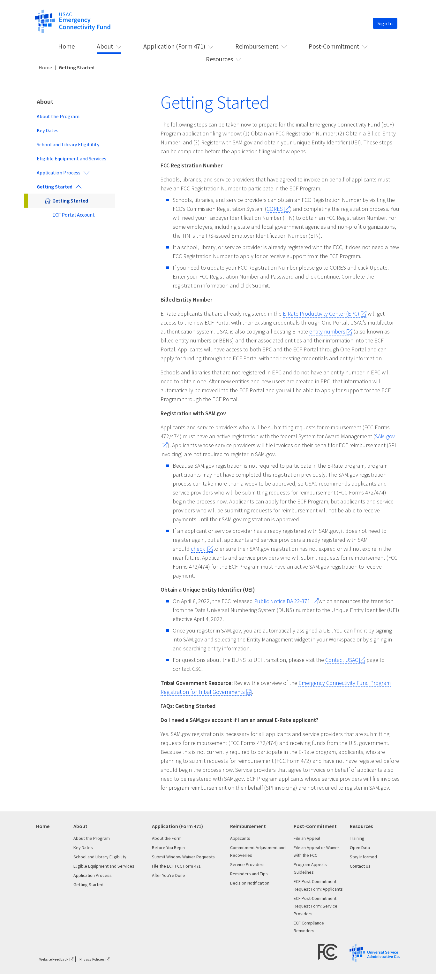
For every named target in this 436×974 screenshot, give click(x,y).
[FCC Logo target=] (328, 951)
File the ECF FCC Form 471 (176, 866)
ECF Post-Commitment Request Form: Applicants (318, 885)
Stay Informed (363, 857)
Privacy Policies (91, 959)
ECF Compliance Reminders (309, 926)
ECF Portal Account (73, 214)
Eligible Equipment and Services (71, 158)
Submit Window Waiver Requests (183, 857)
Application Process (58, 172)
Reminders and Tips (249, 874)
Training (357, 838)
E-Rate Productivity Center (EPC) (321, 313)
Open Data (360, 847)
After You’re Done (168, 875)
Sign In (385, 23)
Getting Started (54, 186)
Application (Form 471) (174, 46)
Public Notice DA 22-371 (283, 601)
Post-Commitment (334, 46)
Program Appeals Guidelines (310, 868)
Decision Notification (249, 883)
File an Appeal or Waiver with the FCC (316, 851)
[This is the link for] (72, 21)
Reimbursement (257, 46)
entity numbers (327, 331)
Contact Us (360, 866)
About (105, 46)
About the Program (58, 116)
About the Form (167, 838)
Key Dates (47, 130)
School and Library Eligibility (68, 144)
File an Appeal (307, 838)
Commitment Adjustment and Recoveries (258, 851)
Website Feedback (53, 959)
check (198, 548)
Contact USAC (341, 659)
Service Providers (247, 864)
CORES (275, 208)
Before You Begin (168, 847)
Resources (219, 59)
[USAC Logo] (374, 952)
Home (66, 46)
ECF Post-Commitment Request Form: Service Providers (315, 905)
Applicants (240, 838)
